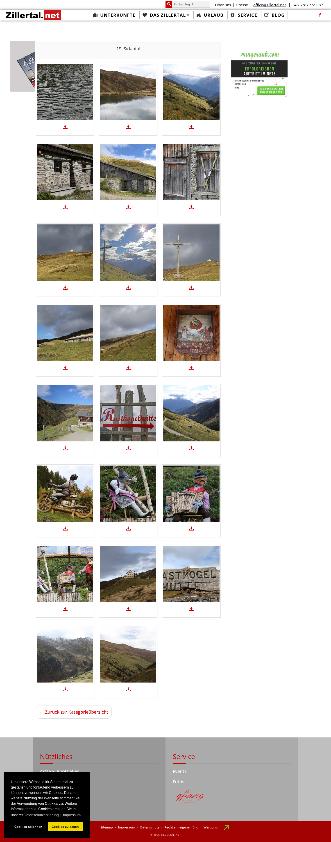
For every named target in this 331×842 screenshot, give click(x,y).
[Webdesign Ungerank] (259, 73)
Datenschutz (149, 827)
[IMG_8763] (191, 574)
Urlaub (213, 15)
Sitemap (106, 827)
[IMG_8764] (128, 574)
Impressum (126, 827)
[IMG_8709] (128, 333)
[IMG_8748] (191, 92)
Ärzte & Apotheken (59, 771)
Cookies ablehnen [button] (28, 826)
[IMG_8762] (65, 654)
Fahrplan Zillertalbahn (62, 782)
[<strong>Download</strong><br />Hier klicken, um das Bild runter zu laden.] (65, 127)
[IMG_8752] (65, 92)
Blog (278, 15)
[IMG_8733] (65, 172)
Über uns (223, 4)
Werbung (211, 827)
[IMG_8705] (65, 413)
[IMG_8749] (128, 92)
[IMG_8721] (128, 252)
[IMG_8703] (128, 413)
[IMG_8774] (65, 494)
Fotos (178, 782)
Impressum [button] (72, 815)
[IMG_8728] (65, 252)
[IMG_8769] (65, 574)
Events (180, 771)
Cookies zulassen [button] (65, 826)
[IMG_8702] (191, 413)
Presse (242, 4)
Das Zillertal (168, 15)
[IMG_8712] (65, 333)
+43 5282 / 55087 (307, 4)
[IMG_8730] (191, 172)
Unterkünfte (117, 15)
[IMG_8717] (191, 252)
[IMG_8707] (191, 333)
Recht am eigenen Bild (181, 827)
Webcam (49, 792)
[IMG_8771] (191, 494)
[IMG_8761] (128, 654)
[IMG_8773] (128, 494)
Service (247, 15)
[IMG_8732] (128, 172)
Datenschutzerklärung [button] (41, 815)
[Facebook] (320, 15)
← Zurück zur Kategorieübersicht (73, 712)
